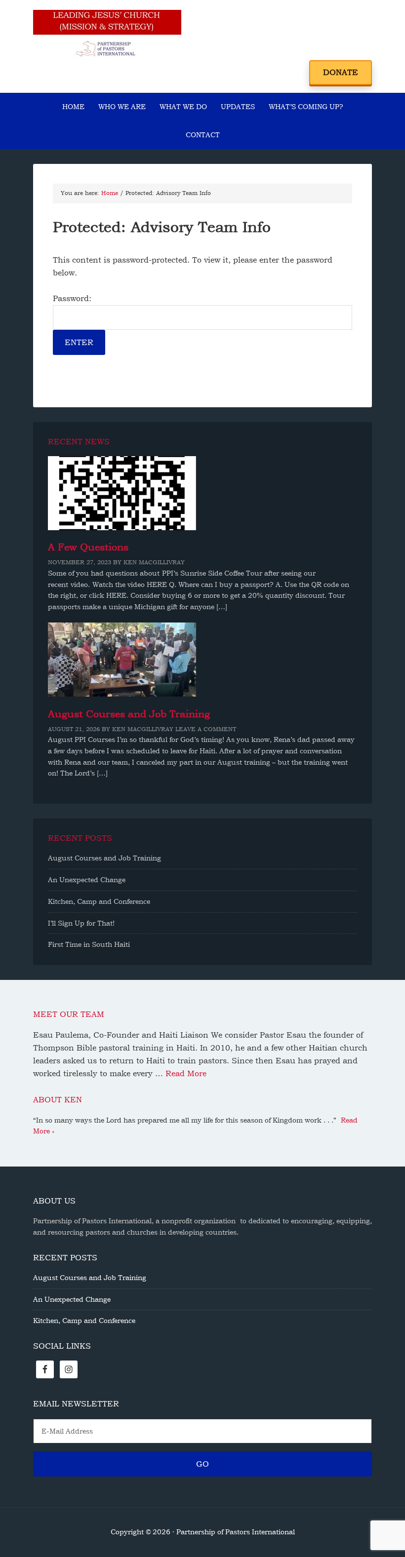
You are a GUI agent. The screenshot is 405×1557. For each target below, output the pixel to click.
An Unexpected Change (86, 880)
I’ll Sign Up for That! (81, 923)
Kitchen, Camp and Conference (99, 901)
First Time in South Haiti (89, 944)
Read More (185, 1073)
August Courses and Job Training (129, 714)
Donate (340, 72)
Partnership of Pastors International (107, 34)
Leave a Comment (205, 729)
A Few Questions (88, 547)
